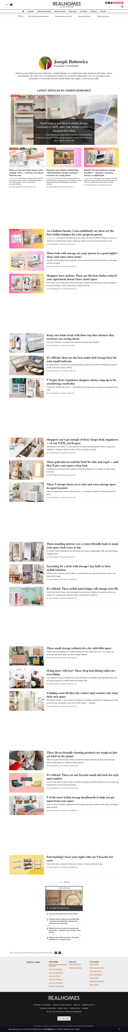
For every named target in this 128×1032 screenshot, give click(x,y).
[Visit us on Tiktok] (122, 3)
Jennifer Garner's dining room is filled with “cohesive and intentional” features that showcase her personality (64, 921)
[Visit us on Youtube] (114, 3)
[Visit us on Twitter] (109, 3)
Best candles (94, 985)
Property (93, 11)
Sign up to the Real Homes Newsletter (58, 965)
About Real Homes (75, 968)
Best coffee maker (96, 971)
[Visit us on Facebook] (106, 3)
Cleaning (30, 11)
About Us (76, 1005)
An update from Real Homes (59, 908)
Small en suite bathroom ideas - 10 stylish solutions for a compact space (64, 938)
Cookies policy (75, 1008)
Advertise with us (75, 964)
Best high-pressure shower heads (38, 16)
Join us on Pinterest (55, 979)
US (56, 952)
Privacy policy (62, 1008)
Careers (85, 1008)
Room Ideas (72, 11)
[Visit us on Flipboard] (120, 3)
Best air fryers (94, 978)
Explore (103, 11)
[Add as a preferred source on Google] (64, 1018)
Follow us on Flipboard (56, 986)
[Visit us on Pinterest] (111, 3)
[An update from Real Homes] (64, 900)
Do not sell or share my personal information (64, 1011)
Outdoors (83, 11)
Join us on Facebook (56, 983)
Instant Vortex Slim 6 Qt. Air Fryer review (63, 914)
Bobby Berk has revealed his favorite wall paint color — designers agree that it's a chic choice (65, 930)
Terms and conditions (48, 1008)
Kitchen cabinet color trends (63, 16)
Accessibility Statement (42, 1005)
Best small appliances (97, 981)
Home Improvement (44, 11)
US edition (48, 1029)
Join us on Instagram (56, 972)
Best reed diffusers (96, 974)
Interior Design (59, 11)
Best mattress (94, 964)
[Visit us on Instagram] (117, 3)
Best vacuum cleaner (97, 968)
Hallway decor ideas (103, 16)
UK (60, 952)
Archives (67, 882)
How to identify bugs (84, 16)
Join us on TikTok (54, 976)
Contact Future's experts (62, 1005)
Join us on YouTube (55, 969)
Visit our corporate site (87, 1026)
